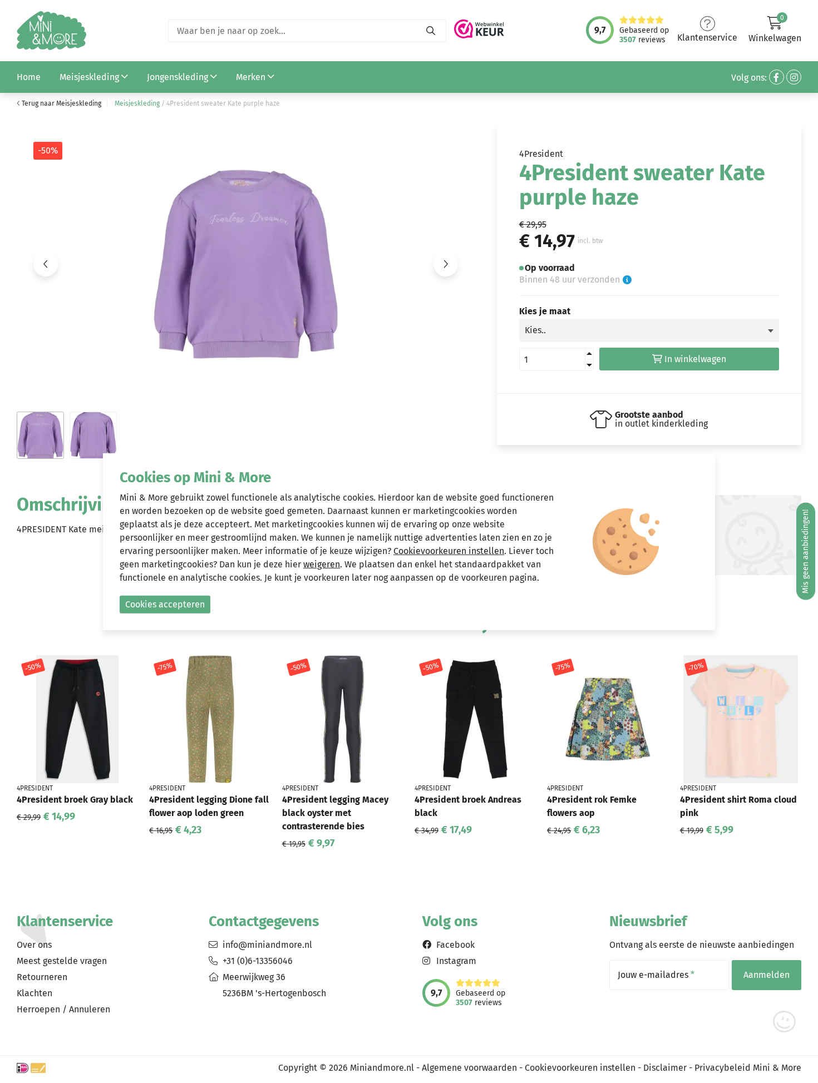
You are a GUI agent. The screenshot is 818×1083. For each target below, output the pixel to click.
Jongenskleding (178, 77)
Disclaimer (665, 1067)
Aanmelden (766, 975)
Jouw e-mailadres (656, 975)
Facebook (455, 944)
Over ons (34, 944)
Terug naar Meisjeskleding (60, 103)
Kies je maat (544, 311)
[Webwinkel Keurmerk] (479, 26)
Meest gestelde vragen (62, 961)
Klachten (34, 993)
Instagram (456, 961)
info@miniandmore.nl (267, 944)
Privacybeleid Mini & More (747, 1067)
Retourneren (42, 977)
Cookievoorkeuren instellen (580, 1067)
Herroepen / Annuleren (63, 1009)
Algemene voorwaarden (469, 1067)
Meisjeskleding (90, 77)
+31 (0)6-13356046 (258, 961)
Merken (252, 77)
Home (29, 77)
